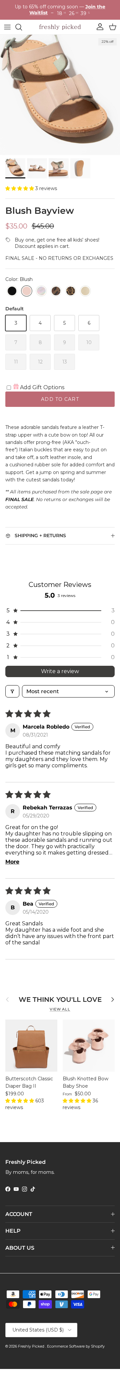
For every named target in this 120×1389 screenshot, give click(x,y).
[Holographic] (41, 291)
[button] (20, 188)
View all (60, 1009)
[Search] (22, 27)
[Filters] (12, 691)
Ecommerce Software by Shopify (76, 1346)
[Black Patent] (12, 291)
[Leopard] (56, 291)
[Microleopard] (70, 291)
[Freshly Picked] (60, 27)
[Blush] (26, 291)
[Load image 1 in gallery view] (60, 95)
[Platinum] (85, 291)
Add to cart (60, 399)
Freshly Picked (31, 1346)
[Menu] (7, 27)
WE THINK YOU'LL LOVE (60, 999)
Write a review (60, 671)
